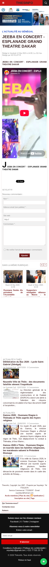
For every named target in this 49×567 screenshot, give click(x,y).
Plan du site (24, 496)
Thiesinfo (24, 3)
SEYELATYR (16, 55)
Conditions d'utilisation (12, 548)
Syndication (38, 496)
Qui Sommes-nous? (10, 503)
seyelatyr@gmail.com (16, 550)
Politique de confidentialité (34, 548)
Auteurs (5, 510)
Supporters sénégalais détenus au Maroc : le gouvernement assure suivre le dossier (36, 292)
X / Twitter (24, 521)
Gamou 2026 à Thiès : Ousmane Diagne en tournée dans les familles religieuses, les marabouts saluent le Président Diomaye (24, 449)
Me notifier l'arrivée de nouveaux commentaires (24, 250)
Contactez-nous (8, 507)
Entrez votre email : (24, 530)
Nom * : (6, 199)
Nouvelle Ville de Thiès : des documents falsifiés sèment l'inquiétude (24, 383)
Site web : (7, 216)
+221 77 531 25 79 (35, 550)
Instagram (34, 521)
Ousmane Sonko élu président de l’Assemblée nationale (13, 292)
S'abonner (24, 542)
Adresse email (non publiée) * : (15, 207)
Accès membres (11, 496)
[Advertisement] (23, 329)
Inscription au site (22, 498)
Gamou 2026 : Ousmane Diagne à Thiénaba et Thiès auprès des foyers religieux (22, 418)
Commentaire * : (9, 224)
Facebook (14, 521)
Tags (32, 498)
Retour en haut (24, 560)
